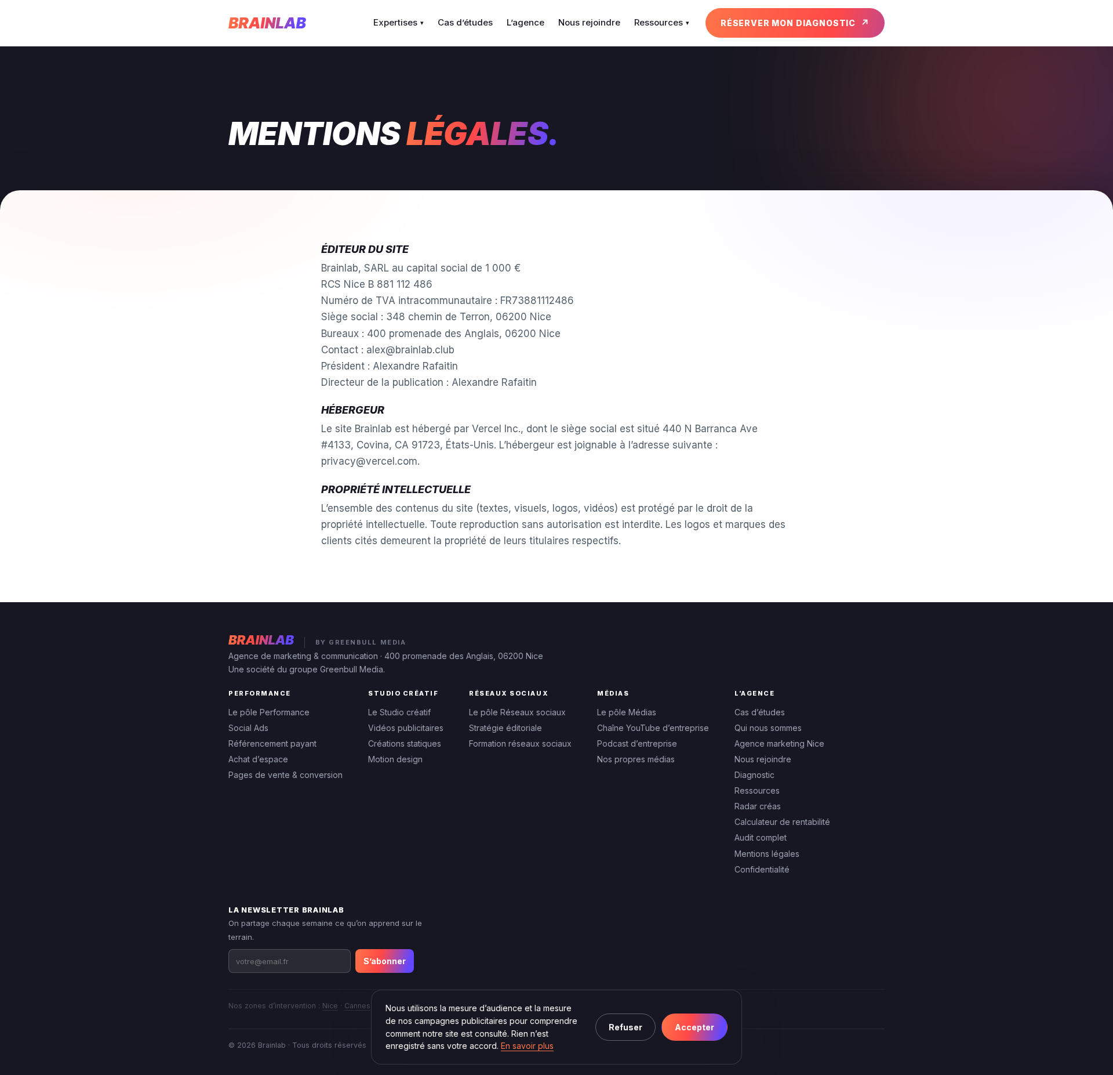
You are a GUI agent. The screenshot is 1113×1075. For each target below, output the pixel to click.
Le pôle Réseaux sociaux (517, 712)
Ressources (661, 22)
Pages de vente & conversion (285, 775)
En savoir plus (527, 1046)
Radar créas (757, 806)
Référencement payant (272, 743)
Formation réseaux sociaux (520, 743)
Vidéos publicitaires (405, 728)
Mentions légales (766, 854)
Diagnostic (754, 775)
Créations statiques (404, 743)
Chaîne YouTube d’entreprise (653, 728)
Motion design (395, 759)
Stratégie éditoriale (505, 728)
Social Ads (248, 728)
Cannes (357, 1005)
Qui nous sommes (768, 728)
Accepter (694, 1027)
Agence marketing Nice (779, 743)
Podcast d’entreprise (637, 743)
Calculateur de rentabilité (782, 822)
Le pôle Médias (626, 712)
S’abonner (384, 961)
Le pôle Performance (269, 712)
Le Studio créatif (399, 712)
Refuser (625, 1027)
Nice (330, 1005)
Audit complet (760, 837)
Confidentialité (762, 869)
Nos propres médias (636, 759)
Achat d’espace (258, 759)
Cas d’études (465, 22)
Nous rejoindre (589, 22)
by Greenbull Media (360, 642)
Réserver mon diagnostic (788, 23)
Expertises (398, 22)
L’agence (525, 22)
